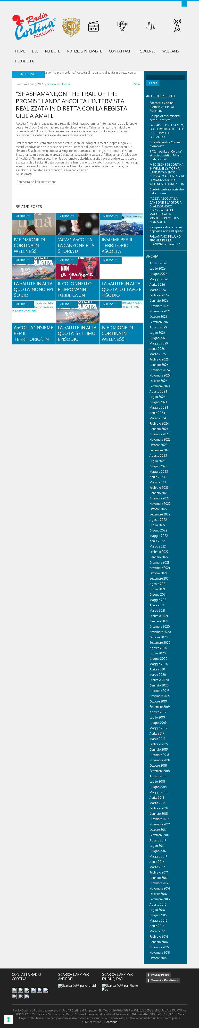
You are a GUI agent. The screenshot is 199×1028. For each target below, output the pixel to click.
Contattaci (119, 51)
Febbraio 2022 (159, 552)
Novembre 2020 (160, 632)
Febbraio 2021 (158, 616)
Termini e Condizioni (164, 980)
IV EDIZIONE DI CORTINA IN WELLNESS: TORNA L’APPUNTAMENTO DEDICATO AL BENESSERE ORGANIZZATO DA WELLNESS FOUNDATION (167, 174)
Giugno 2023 (158, 466)
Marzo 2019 (157, 739)
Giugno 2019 (157, 723)
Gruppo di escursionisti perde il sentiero (164, 118)
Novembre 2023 (160, 439)
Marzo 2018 (157, 803)
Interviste (65, 84)
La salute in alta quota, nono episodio (33, 289)
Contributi (110, 1022)
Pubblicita (24, 61)
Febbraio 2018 (158, 808)
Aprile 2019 (156, 733)
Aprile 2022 (157, 541)
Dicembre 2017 (159, 819)
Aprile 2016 (156, 926)
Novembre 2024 (160, 375)
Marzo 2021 (157, 610)
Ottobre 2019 (158, 701)
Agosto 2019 (157, 712)
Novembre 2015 (159, 952)
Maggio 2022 (158, 536)
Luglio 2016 (157, 910)
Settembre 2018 (159, 771)
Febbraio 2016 (158, 936)
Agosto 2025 (158, 327)
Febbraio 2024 (159, 423)
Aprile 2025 (157, 349)
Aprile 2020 (157, 669)
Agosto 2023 (158, 455)
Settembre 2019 (159, 707)
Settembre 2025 (159, 322)
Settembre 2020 (160, 642)
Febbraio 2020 (159, 680)
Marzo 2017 (157, 867)
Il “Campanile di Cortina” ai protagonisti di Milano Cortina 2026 (165, 155)
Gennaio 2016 (158, 942)
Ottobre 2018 (158, 765)
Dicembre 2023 (159, 434)
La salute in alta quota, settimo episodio (77, 333)
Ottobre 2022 (158, 509)
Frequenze (146, 51)
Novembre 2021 (159, 568)
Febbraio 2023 (159, 487)
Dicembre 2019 (159, 691)
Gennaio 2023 (158, 493)
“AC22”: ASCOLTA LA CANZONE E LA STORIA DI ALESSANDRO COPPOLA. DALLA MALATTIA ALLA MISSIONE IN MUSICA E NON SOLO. (165, 210)
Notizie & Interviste (84, 51)
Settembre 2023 (159, 450)
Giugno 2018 (158, 787)
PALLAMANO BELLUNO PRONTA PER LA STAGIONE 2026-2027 (165, 240)
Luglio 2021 (157, 589)
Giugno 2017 (157, 851)
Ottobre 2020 (158, 637)
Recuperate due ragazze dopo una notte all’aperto (166, 229)
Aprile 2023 (157, 477)
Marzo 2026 (157, 290)
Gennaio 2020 (159, 685)
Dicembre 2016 (159, 883)
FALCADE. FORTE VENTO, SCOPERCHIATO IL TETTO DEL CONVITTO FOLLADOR (166, 131)
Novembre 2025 (160, 311)
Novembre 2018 (159, 760)
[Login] (184, 4)
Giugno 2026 (158, 274)
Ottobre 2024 (158, 381)
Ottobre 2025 (158, 316)
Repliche (52, 51)
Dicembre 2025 (159, 306)
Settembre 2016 (159, 899)
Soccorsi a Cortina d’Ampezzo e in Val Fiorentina (161, 106)
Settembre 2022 (159, 514)
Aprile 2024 (157, 413)
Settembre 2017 (159, 835)
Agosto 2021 (157, 584)
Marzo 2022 (157, 546)
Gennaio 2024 (158, 429)
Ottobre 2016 (158, 894)
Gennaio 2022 (158, 557)
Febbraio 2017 (158, 872)
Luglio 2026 (157, 268)
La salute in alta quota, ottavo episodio (121, 289)
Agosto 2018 (157, 776)
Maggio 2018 (158, 792)
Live (35, 51)
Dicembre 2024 (159, 370)
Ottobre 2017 (157, 829)
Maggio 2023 (158, 471)
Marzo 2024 (157, 418)
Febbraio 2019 (158, 744)
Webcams (170, 51)
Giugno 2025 (158, 338)
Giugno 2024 (158, 402)
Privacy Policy (160, 975)
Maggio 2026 (158, 279)
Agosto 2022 (158, 520)
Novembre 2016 (159, 888)
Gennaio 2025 (158, 365)
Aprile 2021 (156, 605)
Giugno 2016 (157, 915)
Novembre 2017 (159, 824)
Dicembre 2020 (159, 626)
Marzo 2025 (157, 354)
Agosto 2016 (157, 904)
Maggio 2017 (158, 856)
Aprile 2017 (156, 862)
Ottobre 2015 (158, 958)
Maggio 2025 (158, 343)
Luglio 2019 (157, 717)
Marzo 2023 (157, 482)
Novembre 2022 (160, 503)
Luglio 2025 (157, 332)
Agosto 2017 (157, 840)
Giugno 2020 (158, 658)
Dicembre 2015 (159, 947)
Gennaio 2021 (158, 621)
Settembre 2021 (159, 578)
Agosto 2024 (158, 391)
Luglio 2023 (157, 461)
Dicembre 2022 (159, 498)
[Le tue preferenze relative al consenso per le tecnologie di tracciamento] (8, 1019)
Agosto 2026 (158, 263)
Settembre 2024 (159, 386)
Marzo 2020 (157, 675)
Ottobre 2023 (158, 445)
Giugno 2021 (157, 594)
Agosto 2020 (158, 648)
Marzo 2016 (157, 931)
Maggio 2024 (158, 407)
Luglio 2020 (157, 653)
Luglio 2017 (157, 846)
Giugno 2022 (158, 530)
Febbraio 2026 (159, 295)
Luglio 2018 (157, 781)
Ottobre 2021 (158, 573)
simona (51, 84)
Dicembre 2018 (159, 755)
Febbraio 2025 (159, 359)
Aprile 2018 (156, 797)
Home (20, 51)
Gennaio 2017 (158, 878)
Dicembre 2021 (159, 562)
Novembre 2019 (159, 696)
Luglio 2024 (157, 397)
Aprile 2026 (157, 284)
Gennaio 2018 (158, 813)
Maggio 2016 (158, 920)
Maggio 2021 (158, 600)
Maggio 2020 (158, 664)
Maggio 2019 (158, 728)
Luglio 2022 (157, 525)
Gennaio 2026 (158, 300)
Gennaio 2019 (158, 749)
